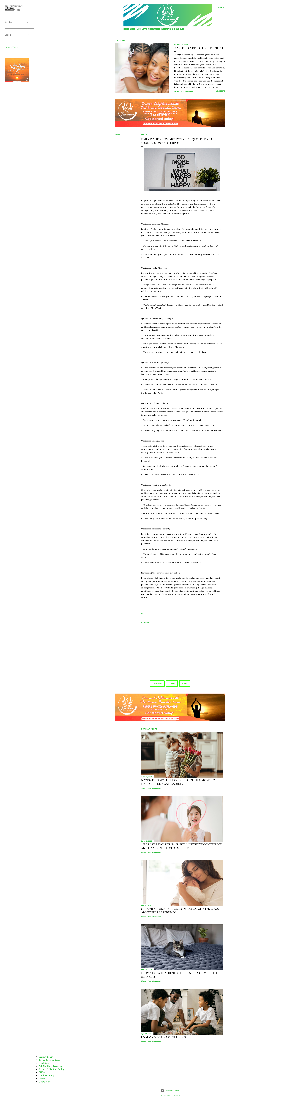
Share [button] (176, 91)
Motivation (154, 29)
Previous (157, 683)
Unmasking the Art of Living (163, 1037)
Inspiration (167, 29)
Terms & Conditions (49, 1059)
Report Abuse (11, 47)
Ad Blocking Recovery (50, 1066)
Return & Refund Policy (51, 1069)
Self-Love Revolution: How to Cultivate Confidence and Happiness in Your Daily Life (181, 846)
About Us (43, 1078)
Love (144, 29)
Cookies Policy (46, 1075)
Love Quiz (179, 29)
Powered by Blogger (172, 1090)
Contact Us (45, 1081)
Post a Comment (187, 91)
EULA (42, 1072)
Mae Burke (176, 1095)
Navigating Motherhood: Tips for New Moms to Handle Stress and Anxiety (178, 782)
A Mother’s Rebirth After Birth (198, 48)
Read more (220, 91)
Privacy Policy (46, 1056)
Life (139, 29)
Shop (132, 29)
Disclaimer (44, 1063)
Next (184, 683)
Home (126, 29)
